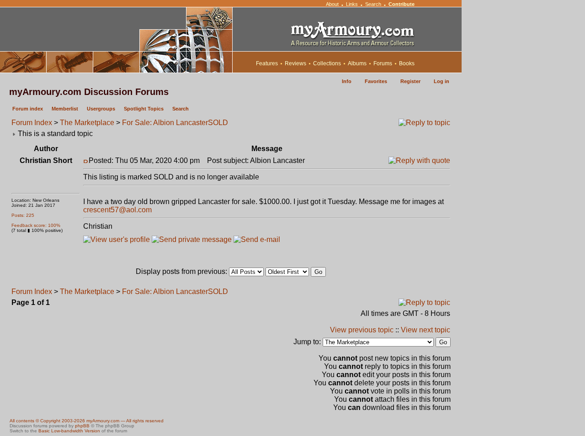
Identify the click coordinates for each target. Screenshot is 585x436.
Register (410, 81)
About (332, 4)
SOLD (218, 122)
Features (267, 63)
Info (346, 81)
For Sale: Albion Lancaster (165, 122)
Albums (357, 63)
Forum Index (31, 122)
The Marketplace (87, 122)
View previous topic (362, 330)
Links (352, 4)
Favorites (376, 81)
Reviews (295, 63)
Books (407, 63)
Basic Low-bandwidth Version (69, 430)
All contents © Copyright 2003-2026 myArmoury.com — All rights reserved (87, 420)
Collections (327, 63)
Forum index (27, 108)
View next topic (425, 330)
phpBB (82, 425)
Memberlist (65, 108)
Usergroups (101, 108)
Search (373, 4)
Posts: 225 (22, 215)
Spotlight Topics (144, 108)
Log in (441, 81)
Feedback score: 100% (35, 225)
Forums (383, 63)
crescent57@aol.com (117, 210)
